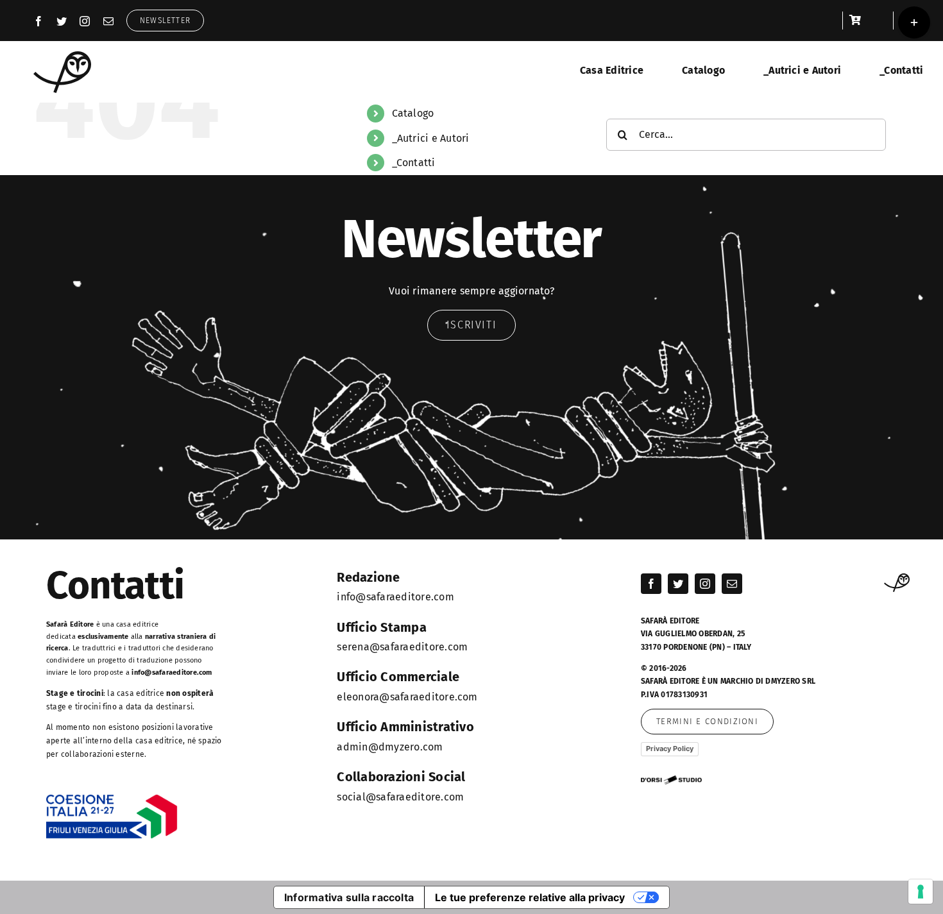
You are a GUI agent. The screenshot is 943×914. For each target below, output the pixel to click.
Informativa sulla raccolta (349, 897)
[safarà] (62, 56)
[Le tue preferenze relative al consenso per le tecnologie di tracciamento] (920, 891)
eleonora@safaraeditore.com (407, 697)
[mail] (108, 21)
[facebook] (38, 21)
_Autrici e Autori (431, 138)
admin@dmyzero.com (390, 747)
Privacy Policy (669, 748)
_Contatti (414, 163)
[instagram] (85, 21)
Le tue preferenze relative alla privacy (530, 897)
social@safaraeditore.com (400, 797)
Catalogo (413, 113)
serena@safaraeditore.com (402, 647)
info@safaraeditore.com (172, 672)
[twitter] (61, 21)
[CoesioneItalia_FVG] (112, 799)
